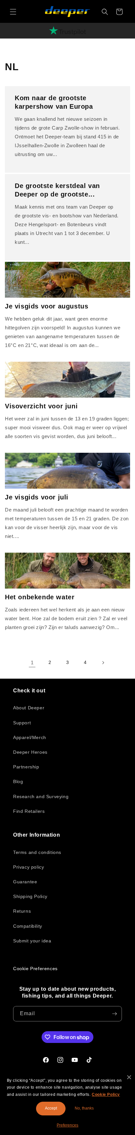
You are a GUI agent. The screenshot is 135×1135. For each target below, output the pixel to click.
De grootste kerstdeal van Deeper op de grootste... (57, 190)
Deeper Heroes (30, 752)
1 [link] (32, 662)
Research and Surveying (40, 796)
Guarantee (25, 881)
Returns (22, 911)
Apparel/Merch (29, 737)
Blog (18, 781)
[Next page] (103, 662)
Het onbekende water (39, 597)
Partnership (26, 766)
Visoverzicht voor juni (41, 406)
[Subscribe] (114, 1013)
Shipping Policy (30, 896)
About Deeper (28, 707)
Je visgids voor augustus (46, 306)
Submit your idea (32, 940)
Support (22, 722)
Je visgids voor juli (36, 497)
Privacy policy (28, 867)
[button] (13, 12)
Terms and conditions (37, 852)
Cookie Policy (106, 1094)
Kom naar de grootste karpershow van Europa (54, 102)
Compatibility (27, 926)
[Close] (129, 1077)
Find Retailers (29, 811)
